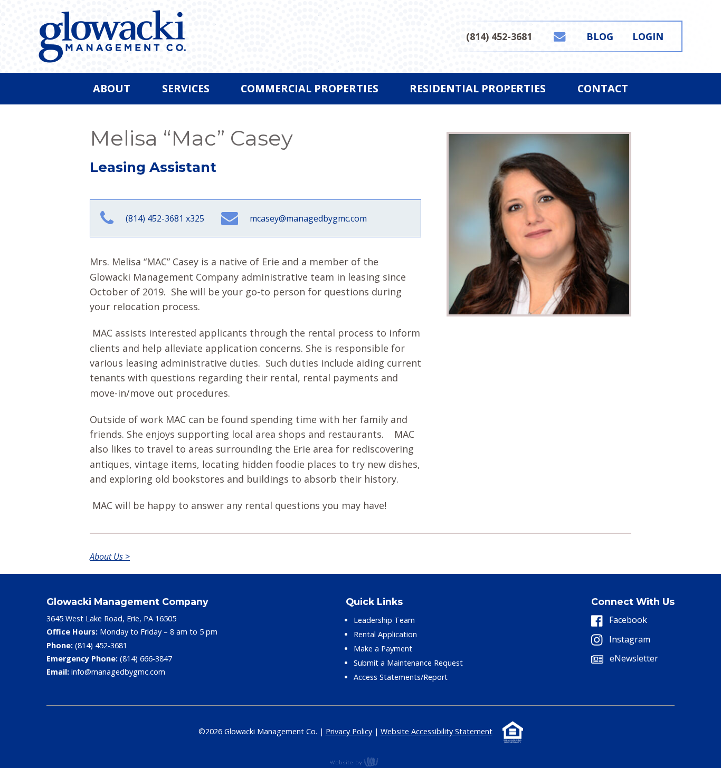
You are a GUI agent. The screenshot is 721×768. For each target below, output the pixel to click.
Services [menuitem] (186, 88)
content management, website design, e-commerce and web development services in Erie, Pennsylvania (360, 761)
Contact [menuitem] (602, 88)
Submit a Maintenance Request (408, 663)
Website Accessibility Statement (436, 731)
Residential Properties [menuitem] (478, 88)
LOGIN (647, 36)
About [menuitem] (111, 88)
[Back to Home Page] (112, 35)
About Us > (110, 556)
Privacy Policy (349, 731)
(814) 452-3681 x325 (165, 218)
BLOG (599, 36)
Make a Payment (383, 649)
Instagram (628, 639)
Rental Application (385, 634)
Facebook (627, 620)
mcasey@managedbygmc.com (308, 218)
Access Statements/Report (401, 677)
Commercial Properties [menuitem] (309, 88)
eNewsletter (633, 658)
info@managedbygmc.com (118, 672)
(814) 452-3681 (499, 36)
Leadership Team (384, 620)
